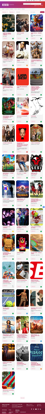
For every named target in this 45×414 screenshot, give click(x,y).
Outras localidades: (17, 407)
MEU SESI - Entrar (39, 5)
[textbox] (22, 12)
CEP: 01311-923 (4, 406)
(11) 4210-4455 (19, 404)
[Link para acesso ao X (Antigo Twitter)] (33, 409)
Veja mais (22, 397)
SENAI (34, 0)
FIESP (26, 0)
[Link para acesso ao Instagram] (38, 409)
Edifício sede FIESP (5, 404)
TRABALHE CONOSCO (30, 405)
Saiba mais (5, 38)
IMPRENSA (39, 404)
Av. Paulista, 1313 (4, 405)
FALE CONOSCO (29, 404)
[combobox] (5, 12)
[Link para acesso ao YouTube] (36, 409)
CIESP (29, 0)
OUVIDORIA (39, 405)
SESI (31, 0)
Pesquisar (42, 12)
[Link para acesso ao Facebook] (31, 409)
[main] (22, 205)
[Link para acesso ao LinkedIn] (40, 409)
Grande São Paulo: (17, 405)
